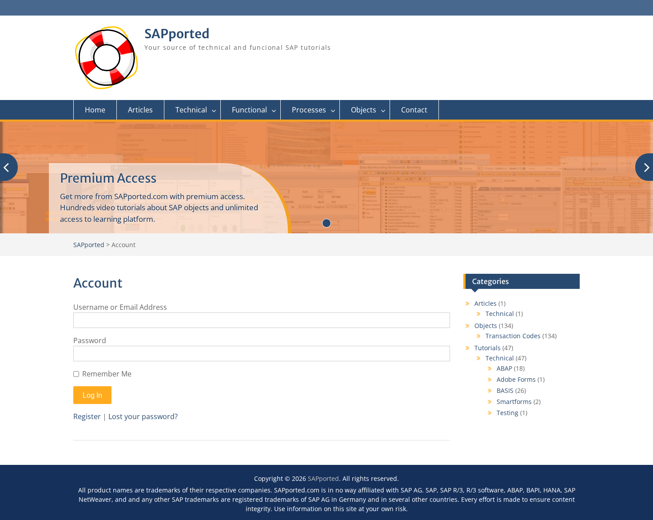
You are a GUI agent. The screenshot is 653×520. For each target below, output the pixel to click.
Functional (249, 110)
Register (87, 416)
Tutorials (487, 348)
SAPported (177, 34)
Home (95, 110)
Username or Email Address (120, 307)
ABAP (504, 368)
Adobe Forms (516, 379)
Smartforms (514, 401)
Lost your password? (143, 416)
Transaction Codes (513, 336)
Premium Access (108, 178)
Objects (363, 110)
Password (89, 340)
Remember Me (106, 374)
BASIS (505, 390)
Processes (309, 110)
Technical (191, 110)
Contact (414, 110)
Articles (140, 110)
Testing (507, 412)
